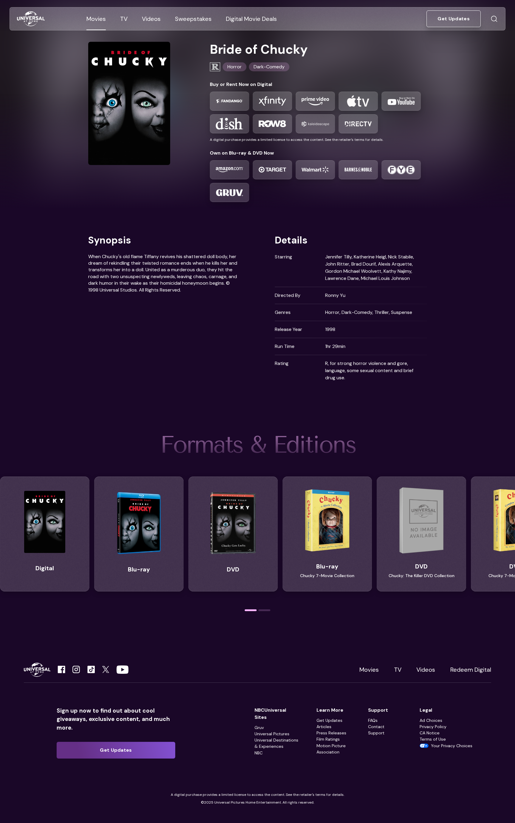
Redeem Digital (470, 669)
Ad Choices (431, 720)
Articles (324, 726)
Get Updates (329, 720)
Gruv (259, 727)
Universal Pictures (272, 733)
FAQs (373, 720)
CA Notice (430, 733)
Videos (425, 669)
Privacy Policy (433, 726)
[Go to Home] (31, 19)
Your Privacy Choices (451, 745)
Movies (369, 669)
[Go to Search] (494, 19)
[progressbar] (251, 610)
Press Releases (331, 733)
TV (397, 669)
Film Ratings (328, 739)
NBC (259, 753)
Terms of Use (433, 739)
